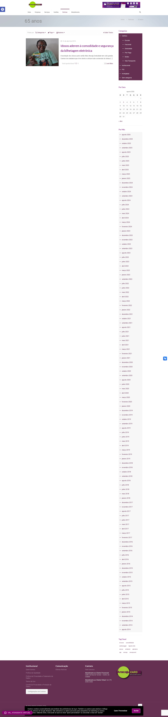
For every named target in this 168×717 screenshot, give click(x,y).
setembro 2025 (127, 148)
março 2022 (126, 301)
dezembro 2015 (127, 568)
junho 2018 (125, 489)
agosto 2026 (126, 135)
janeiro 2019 (126, 459)
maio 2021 (125, 340)
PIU (123, 69)
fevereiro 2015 (127, 607)
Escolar (127, 40)
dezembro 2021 (127, 314)
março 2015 (126, 603)
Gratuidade (128, 49)
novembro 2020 (127, 367)
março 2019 (126, 450)
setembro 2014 (127, 625)
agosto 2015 (126, 586)
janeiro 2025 (126, 178)
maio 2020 (125, 389)
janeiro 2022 (126, 310)
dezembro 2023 (127, 235)
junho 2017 (125, 520)
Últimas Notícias (61, 669)
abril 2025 (125, 170)
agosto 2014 (126, 629)
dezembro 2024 (127, 183)
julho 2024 (125, 205)
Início (122, 19)
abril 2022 (125, 297)
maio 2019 (125, 441)
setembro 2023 (127, 248)
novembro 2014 (127, 621)
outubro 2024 (126, 191)
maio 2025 (125, 165)
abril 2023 (125, 266)
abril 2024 (125, 218)
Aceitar (136, 711)
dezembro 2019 (127, 410)
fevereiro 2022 (127, 305)
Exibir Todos (109, 32)
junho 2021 (125, 336)
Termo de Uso (30, 681)
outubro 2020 (126, 371)
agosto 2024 (126, 200)
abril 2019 (125, 445)
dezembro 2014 (127, 616)
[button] (2, 9)
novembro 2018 (127, 467)
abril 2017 (125, 529)
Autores (60, 32)
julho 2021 (125, 332)
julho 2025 (125, 156)
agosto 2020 (126, 380)
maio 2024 (125, 213)
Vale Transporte (130, 61)
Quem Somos (30, 669)
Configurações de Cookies (37, 691)
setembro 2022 (127, 279)
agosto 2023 (126, 253)
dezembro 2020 (127, 362)
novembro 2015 (127, 572)
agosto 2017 (126, 511)
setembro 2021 (127, 323)
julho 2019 (125, 432)
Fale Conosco (89, 669)
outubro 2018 (126, 472)
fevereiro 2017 (127, 537)
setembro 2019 (127, 424)
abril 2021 (125, 345)
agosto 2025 (126, 152)
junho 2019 (125, 437)
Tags (51, 32)
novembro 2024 (127, 187)
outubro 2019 (126, 419)
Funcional (128, 44)
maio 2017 (125, 524)
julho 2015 (125, 590)
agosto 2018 (126, 481)
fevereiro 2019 (127, 454)
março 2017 (126, 533)
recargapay (125, 74)
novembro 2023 (127, 240)
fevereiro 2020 (127, 402)
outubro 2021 (126, 318)
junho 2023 (125, 262)
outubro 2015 (126, 577)
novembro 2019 (127, 415)
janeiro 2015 (126, 612)
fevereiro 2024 (127, 227)
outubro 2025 (126, 143)
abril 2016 (125, 559)
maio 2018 (125, 494)
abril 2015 (125, 599)
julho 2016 (125, 555)
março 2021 (126, 349)
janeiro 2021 (126, 358)
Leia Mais (109, 63)
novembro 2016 (127, 546)
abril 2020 (125, 393)
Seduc (127, 57)
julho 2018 (125, 485)
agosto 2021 (126, 327)
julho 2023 (125, 257)
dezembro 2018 (127, 463)
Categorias (41, 32)
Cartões (124, 36)
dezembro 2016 (127, 542)
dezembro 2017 (127, 502)
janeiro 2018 (126, 498)
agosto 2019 (126, 428)
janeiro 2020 (126, 406)
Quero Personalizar (120, 711)
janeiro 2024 (126, 231)
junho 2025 (125, 161)
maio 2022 (125, 292)
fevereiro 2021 (127, 354)
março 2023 (126, 270)
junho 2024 (125, 209)
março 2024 (126, 222)
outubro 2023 (126, 244)
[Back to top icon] (140, 706)
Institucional (126, 65)
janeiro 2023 (126, 275)
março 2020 (126, 397)
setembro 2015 (127, 581)
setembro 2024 (127, 196)
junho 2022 (125, 288)
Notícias (131, 19)
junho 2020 (125, 384)
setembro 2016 (127, 551)
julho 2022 (125, 283)
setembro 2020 (127, 375)
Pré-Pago (128, 53)
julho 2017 (125, 516)
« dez (120, 121)
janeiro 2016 (126, 564)
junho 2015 (125, 594)
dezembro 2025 (127, 139)
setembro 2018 (127, 476)
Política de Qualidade (33, 673)
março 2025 (126, 174)
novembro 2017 (127, 507)
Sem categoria (127, 78)
